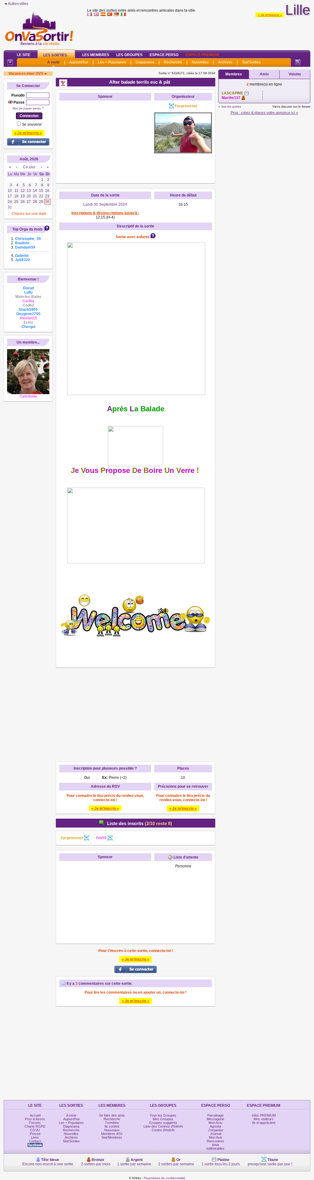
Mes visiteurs (264, 1119)
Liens (35, 1137)
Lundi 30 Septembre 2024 (105, 204)
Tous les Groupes (163, 1115)
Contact (35, 1141)
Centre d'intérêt (163, 1130)
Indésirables (215, 1148)
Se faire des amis (112, 1115)
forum (306, 106)
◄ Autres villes (16, 4)
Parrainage (215, 1115)
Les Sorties (55, 55)
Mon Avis (215, 1137)
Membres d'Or (112, 1134)
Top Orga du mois (27, 229)
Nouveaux (112, 1130)
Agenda (215, 1126)
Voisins (295, 74)
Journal (215, 1134)
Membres (233, 74)
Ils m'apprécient (263, 1123)
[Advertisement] (198, 32)
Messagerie (215, 1119)
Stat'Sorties (251, 62)
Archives (225, 62)
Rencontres (215, 1141)
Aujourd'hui (78, 62)
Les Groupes (129, 55)
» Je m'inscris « (270, 15)
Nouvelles (200, 62)
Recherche (173, 62)
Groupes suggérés (163, 1123)
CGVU (35, 1130)
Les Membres (95, 55)
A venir (53, 62)
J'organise (215, 1130)
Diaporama (145, 62)
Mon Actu (215, 1123)
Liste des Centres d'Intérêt (163, 1126)
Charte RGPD (35, 1126)
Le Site (23, 55)
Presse (35, 1134)
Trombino (112, 1123)
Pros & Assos (35, 1119)
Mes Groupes (163, 1119)
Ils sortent (112, 1126)
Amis (264, 74)
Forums (35, 1123)
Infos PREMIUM (264, 1115)
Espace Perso (164, 55)
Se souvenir (32, 124)
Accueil (35, 1115)
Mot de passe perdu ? (28, 108)
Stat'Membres (111, 1137)
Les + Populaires (112, 62)
